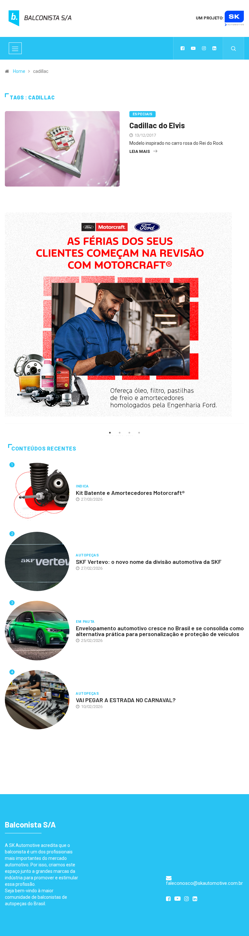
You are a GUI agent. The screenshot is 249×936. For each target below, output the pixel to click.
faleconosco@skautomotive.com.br (204, 883)
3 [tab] (129, 432)
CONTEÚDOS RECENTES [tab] (43, 449)
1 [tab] (110, 432)
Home (19, 71)
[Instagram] (204, 48)
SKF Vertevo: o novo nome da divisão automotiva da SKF (148, 561)
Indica (82, 486)
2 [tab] (119, 432)
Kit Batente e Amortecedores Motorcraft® (130, 492)
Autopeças (87, 555)
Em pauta (85, 622)
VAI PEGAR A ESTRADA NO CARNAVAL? (126, 699)
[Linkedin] (214, 48)
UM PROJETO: (210, 18)
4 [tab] (139, 432)
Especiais (142, 114)
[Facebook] (182, 48)
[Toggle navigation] (15, 48)
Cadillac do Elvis (157, 125)
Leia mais (139, 151)
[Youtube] (193, 48)
